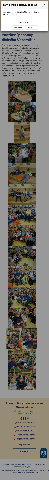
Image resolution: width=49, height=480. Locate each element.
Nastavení (18, 27)
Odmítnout (31, 27)
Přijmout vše (24, 23)
